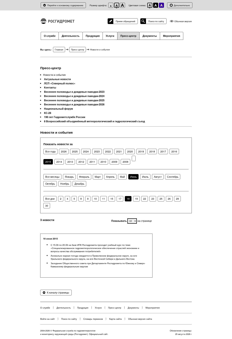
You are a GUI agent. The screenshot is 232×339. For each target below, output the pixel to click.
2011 (92, 161)
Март (98, 177)
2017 (163, 151)
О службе (50, 36)
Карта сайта (115, 318)
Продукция (93, 36)
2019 (141, 151)
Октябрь (50, 183)
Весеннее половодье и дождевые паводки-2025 (74, 100)
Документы (150, 36)
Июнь (133, 177)
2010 (103, 161)
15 (111, 198)
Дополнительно (182, 5)
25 (161, 198)
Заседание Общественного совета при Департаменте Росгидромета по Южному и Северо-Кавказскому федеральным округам (98, 265)
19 (136, 198)
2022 (108, 151)
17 (120, 198)
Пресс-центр (128, 36)
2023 (97, 151)
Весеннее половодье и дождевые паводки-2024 (74, 96)
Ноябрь (64, 183)
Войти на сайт (47, 318)
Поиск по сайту (156, 21)
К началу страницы (58, 292)
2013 (70, 161)
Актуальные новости (57, 79)
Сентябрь (172, 177)
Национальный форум (58, 108)
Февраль (84, 177)
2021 (119, 151)
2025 (75, 151)
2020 (130, 151)
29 (177, 198)
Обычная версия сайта (140, 318)
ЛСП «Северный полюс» (59, 83)
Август (158, 177)
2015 (48, 161)
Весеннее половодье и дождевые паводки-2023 (74, 92)
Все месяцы (52, 177)
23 (152, 198)
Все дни (50, 198)
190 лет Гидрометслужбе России (64, 117)
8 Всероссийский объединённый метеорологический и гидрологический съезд (94, 121)
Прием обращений (125, 21)
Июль (145, 177)
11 (103, 198)
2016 (174, 151)
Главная (59, 49)
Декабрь (79, 183)
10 (95, 198)
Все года (50, 151)
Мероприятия (171, 36)
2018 (152, 151)
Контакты (50, 87)
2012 (81, 161)
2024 (86, 151)
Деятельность (71, 36)
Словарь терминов (93, 318)
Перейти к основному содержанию (65, 5)
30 (46, 205)
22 (144, 198)
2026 (64, 151)
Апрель (110, 177)
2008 (125, 161)
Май (122, 177)
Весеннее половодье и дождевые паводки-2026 (74, 104)
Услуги (110, 36)
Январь (69, 177)
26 (169, 198)
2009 (114, 161)
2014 (59, 161)
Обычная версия (183, 21)
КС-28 (47, 113)
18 (128, 198)
